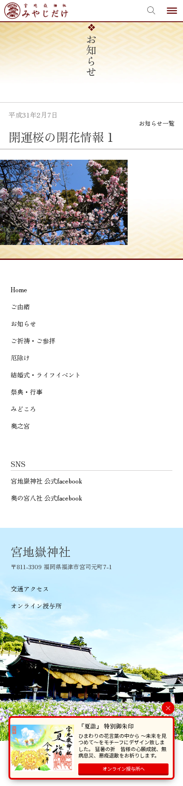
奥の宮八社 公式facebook (46, 497)
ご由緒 (20, 306)
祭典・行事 (27, 391)
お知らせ (23, 323)
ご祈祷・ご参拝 (33, 340)
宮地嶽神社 (36, 10)
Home (19, 289)
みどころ (23, 408)
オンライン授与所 (36, 605)
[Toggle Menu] (172, 11)
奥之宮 (20, 425)
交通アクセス (30, 588)
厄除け (20, 357)
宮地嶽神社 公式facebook (46, 480)
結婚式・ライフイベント (46, 374)
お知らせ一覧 (156, 123)
